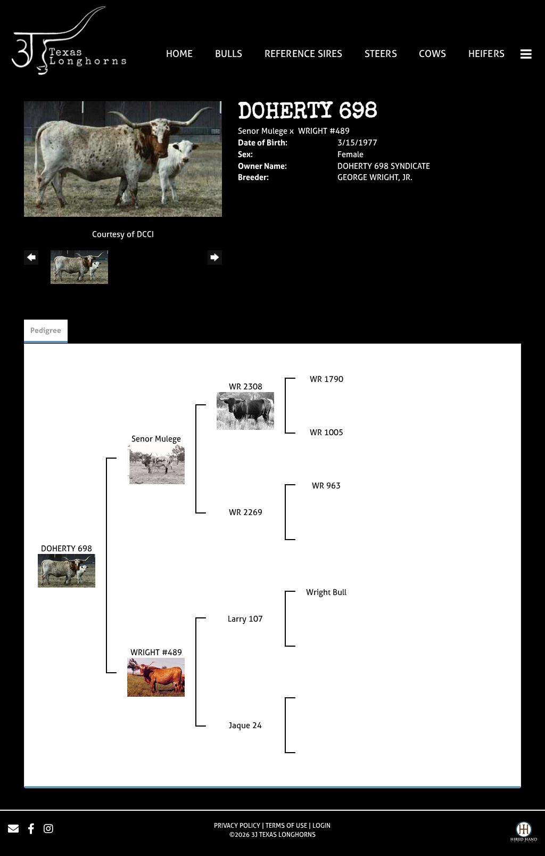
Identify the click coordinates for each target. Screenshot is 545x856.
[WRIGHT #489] (156, 676)
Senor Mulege (262, 130)
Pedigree (45, 330)
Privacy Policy (237, 825)
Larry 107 (245, 618)
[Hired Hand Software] (523, 833)
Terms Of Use (286, 825)
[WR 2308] (245, 410)
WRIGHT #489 (324, 130)
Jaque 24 (245, 725)
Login (321, 825)
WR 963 (326, 485)
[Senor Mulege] (156, 463)
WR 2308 (245, 386)
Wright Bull (326, 592)
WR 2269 (245, 512)
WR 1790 (326, 379)
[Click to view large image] (123, 158)
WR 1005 (326, 432)
